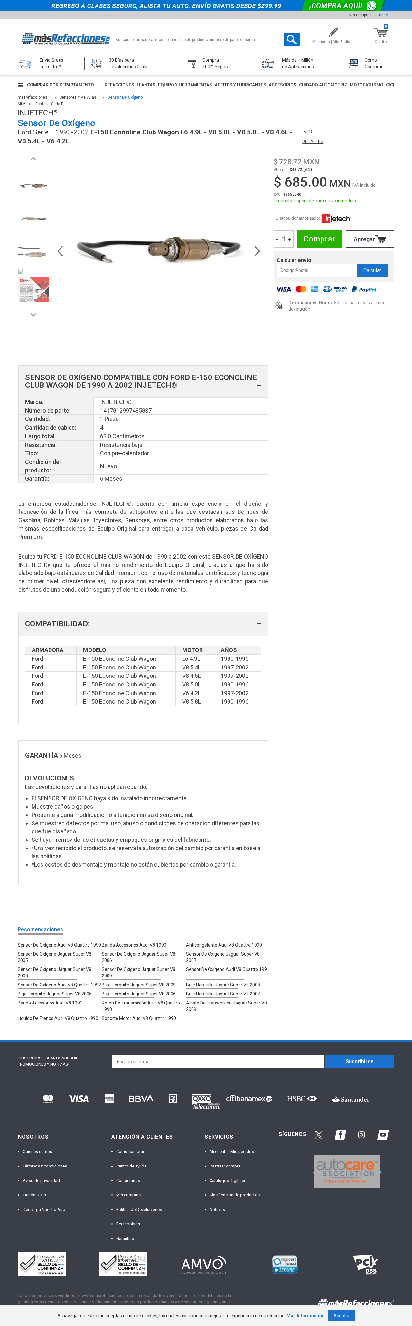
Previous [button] (33, 158)
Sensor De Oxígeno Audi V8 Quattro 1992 (59, 984)
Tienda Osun (34, 1195)
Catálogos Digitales (228, 1180)
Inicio (383, 15)
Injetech (336, 218)
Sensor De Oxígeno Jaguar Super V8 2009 (138, 972)
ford (39, 104)
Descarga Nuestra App (44, 1209)
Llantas (146, 84)
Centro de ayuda (131, 1166)
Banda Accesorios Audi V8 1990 (134, 945)
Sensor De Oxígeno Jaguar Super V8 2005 (54, 957)
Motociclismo (366, 84)
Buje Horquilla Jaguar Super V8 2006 (139, 993)
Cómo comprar (130, 1151)
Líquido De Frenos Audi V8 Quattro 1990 (58, 1018)
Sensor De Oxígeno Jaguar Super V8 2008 (54, 972)
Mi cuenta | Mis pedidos (232, 1151)
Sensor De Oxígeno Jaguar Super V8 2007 (223, 957)
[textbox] (206, 39)
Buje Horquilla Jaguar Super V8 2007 (223, 993)
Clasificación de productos (235, 1195)
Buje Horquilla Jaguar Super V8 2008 (223, 984)
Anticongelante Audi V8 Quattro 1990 (224, 945)
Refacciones (119, 84)
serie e (57, 104)
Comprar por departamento (60, 84)
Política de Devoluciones (139, 1209)
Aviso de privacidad (41, 1180)
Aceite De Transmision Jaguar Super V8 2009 (226, 1006)
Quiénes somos (37, 1151)
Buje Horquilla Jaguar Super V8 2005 (55, 993)
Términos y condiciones (45, 1166)
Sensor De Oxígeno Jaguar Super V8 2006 (138, 957)
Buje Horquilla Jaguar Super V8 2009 (139, 984)
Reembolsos (128, 1224)
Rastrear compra (225, 1166)
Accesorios (282, 84)
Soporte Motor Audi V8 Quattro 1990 (139, 1018)
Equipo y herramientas (185, 84)
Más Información (304, 1315)
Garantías (125, 1238)
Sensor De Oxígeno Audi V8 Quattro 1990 (59, 945)
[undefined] (158, 250)
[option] (33, 186)
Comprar (320, 238)
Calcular (372, 271)
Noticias (217, 1209)
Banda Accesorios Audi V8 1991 (50, 1002)
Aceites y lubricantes (240, 84)
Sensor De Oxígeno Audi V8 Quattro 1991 (227, 969)
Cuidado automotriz (323, 84)
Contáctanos (128, 1180)
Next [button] (33, 315)
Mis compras (360, 15)
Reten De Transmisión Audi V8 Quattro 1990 (141, 1006)
